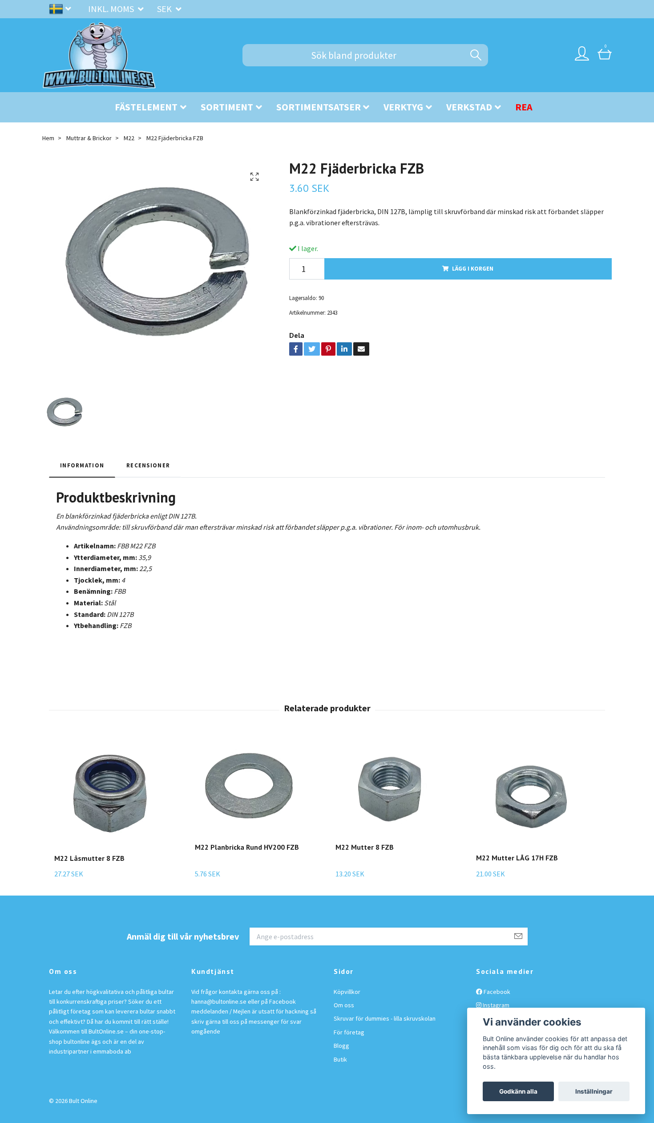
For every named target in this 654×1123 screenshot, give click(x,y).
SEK (165, 8)
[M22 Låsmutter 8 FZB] (110, 793)
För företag (349, 1032)
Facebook (496, 992)
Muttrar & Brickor (89, 138)
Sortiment (227, 107)
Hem (48, 138)
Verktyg (403, 107)
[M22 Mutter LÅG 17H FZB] (531, 793)
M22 (129, 138)
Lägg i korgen (472, 268)
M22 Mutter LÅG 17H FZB (517, 857)
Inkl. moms (112, 8)
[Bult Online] (99, 55)
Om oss (344, 1005)
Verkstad (469, 107)
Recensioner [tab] (148, 465)
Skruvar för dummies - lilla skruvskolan (385, 1018)
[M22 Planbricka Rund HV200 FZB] (250, 788)
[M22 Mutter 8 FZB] (391, 788)
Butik (340, 1059)
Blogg (341, 1046)
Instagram (495, 1005)
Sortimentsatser (318, 107)
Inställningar (594, 1091)
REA (524, 107)
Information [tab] (82, 465)
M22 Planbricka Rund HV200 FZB (247, 847)
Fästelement (146, 107)
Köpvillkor (347, 992)
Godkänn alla (518, 1091)
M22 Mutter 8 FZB (364, 847)
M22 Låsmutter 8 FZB (89, 858)
